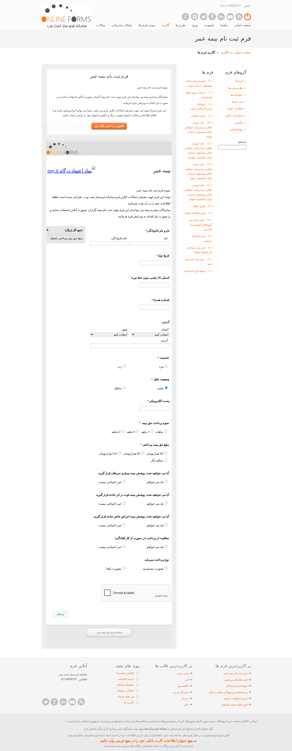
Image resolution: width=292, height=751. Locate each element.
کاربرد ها (129, 702)
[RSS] (239, 16)
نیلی (186, 704)
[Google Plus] (185, 16)
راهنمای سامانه (125, 684)
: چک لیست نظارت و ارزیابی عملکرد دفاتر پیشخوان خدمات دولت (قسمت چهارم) (198, 150)
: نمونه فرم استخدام (197, 271)
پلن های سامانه (125, 696)
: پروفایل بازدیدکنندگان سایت (201, 106)
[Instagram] (194, 16)
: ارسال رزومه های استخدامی (198, 95)
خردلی (185, 698)
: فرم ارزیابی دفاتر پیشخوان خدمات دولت (199, 83)
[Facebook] (212, 16)
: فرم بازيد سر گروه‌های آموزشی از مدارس (200, 224)
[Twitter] (203, 16)
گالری (224, 52)
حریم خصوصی (126, 678)
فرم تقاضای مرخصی (236, 679)
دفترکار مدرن (181, 692)
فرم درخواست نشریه (236, 698)
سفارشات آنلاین (234, 115)
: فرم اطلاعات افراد (197, 213)
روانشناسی (236, 129)
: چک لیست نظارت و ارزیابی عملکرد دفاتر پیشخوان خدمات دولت (198, 129)
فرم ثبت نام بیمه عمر (235, 673)
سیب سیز (183, 673)
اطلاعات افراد (235, 108)
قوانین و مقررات (124, 672)
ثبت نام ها (237, 101)
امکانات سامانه (125, 690)
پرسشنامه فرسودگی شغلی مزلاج (228, 692)
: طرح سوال (201, 206)
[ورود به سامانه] (247, 19)
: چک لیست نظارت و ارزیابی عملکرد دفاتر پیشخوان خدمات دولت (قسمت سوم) (198, 192)
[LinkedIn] (221, 16)
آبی (187, 679)
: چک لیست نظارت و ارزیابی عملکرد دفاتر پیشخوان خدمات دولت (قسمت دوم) (198, 171)
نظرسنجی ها (235, 88)
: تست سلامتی (200, 115)
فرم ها (239, 80)
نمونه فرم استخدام (237, 685)
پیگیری (239, 122)
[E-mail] (230, 16)
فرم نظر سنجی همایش (234, 704)
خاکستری (183, 685)
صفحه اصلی (242, 52)
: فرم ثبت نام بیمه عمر (198, 261)
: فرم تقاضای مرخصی (202, 238)
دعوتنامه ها (237, 94)
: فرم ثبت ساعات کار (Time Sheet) (199, 250)
